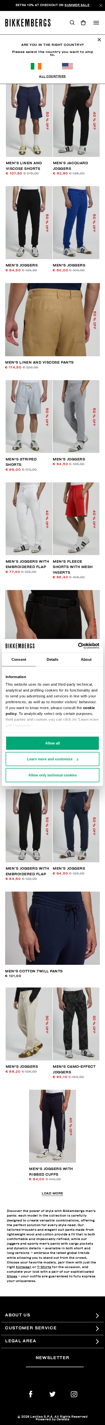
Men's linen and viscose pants (39, 362)
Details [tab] (53, 659)
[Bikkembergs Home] (30, 23)
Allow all (52, 743)
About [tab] (86, 659)
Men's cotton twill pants (34, 971)
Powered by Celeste (53, 1419)
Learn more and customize (50, 759)
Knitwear (23, 1267)
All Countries (52, 76)
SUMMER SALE (76, 5)
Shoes (12, 1276)
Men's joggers (69, 265)
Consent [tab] (18, 659)
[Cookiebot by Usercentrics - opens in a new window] (78, 646)
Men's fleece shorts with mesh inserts (73, 567)
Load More (52, 1193)
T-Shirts (44, 1267)
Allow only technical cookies (52, 775)
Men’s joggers (22, 265)
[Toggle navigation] (96, 22)
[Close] (101, 5)
